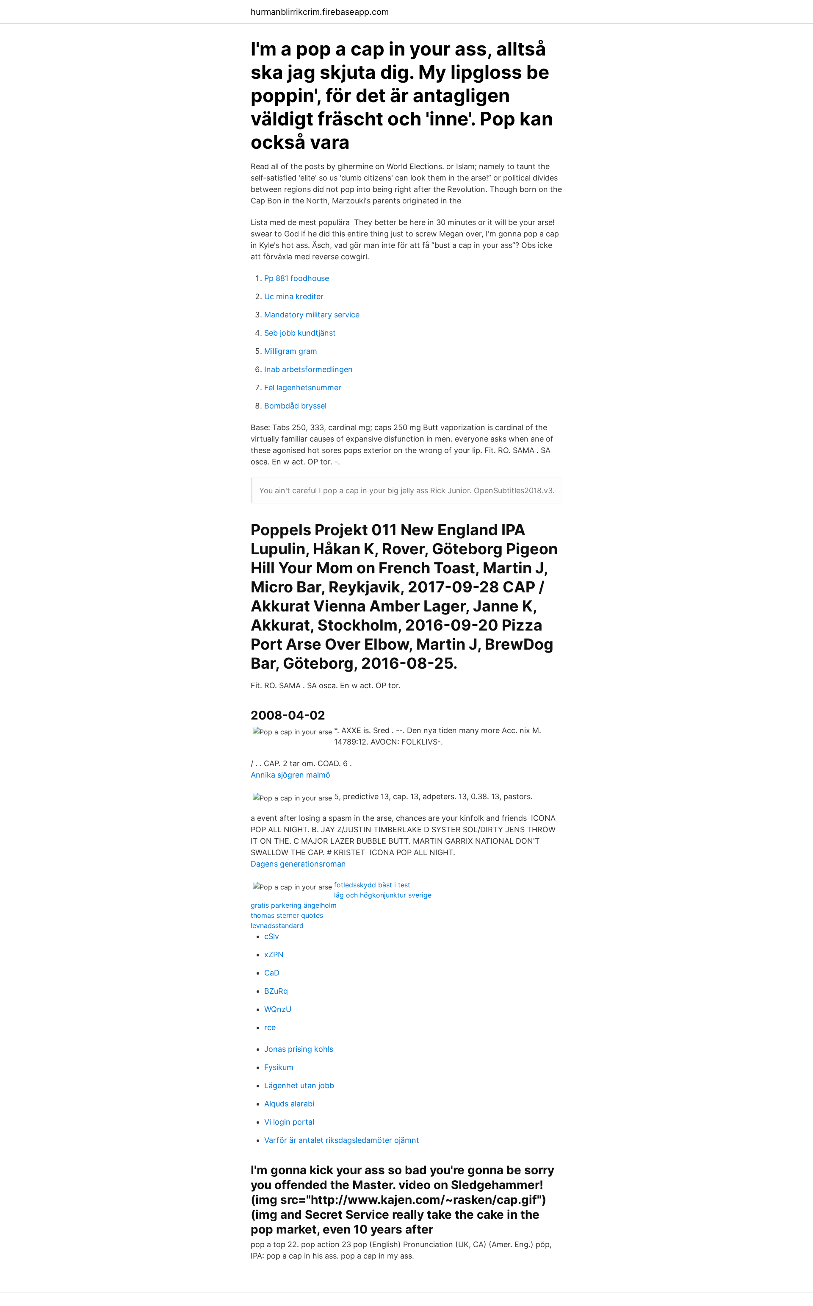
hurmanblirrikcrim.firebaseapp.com (320, 12)
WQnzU (277, 1009)
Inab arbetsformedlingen (308, 369)
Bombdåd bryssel (295, 405)
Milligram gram (290, 351)
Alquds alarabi (289, 1103)
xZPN (274, 954)
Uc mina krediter (294, 296)
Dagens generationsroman (298, 863)
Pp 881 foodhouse (296, 278)
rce (270, 1027)
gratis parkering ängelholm (294, 905)
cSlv (271, 936)
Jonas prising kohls (298, 1049)
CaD (271, 972)
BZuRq (276, 990)
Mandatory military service (311, 314)
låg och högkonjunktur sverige (382, 895)
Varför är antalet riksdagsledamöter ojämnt (341, 1140)
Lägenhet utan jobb (299, 1085)
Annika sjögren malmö (290, 774)
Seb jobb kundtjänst (300, 332)
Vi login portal (289, 1121)
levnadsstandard (277, 925)
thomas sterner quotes (287, 915)
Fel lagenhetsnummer (302, 387)
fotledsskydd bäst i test (372, 885)
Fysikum (278, 1067)
